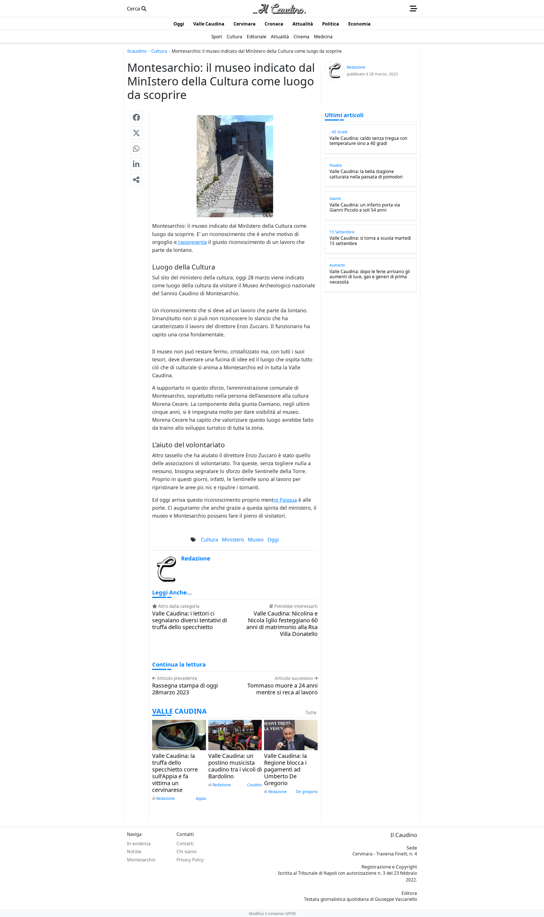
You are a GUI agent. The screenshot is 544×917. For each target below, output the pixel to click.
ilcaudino (137, 51)
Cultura (159, 51)
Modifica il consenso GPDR (272, 913)
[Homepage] (279, 8)
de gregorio (307, 791)
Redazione (165, 798)
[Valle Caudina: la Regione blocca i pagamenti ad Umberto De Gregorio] (291, 734)
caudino (254, 784)
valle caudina (179, 711)
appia (201, 798)
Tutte (310, 713)
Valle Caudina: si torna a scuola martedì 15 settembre (370, 241)
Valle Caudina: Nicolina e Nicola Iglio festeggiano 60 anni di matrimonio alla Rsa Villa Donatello (282, 623)
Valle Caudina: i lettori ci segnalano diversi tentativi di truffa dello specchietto (189, 620)
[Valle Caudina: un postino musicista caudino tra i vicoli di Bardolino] (235, 734)
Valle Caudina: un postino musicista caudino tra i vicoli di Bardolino (235, 766)
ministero (233, 539)
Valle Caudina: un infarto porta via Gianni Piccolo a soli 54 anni (365, 208)
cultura (209, 539)
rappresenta (192, 242)
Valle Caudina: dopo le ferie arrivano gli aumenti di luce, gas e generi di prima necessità (370, 277)
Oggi (273, 539)
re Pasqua (285, 499)
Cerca (134, 8)
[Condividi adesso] (136, 179)
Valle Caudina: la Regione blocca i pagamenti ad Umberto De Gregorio (285, 769)
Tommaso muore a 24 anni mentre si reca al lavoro (282, 689)
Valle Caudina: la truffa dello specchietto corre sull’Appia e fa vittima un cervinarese (175, 772)
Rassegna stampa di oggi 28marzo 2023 (185, 689)
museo (256, 539)
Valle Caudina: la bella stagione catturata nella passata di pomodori (366, 174)
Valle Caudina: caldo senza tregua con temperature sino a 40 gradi (368, 141)
